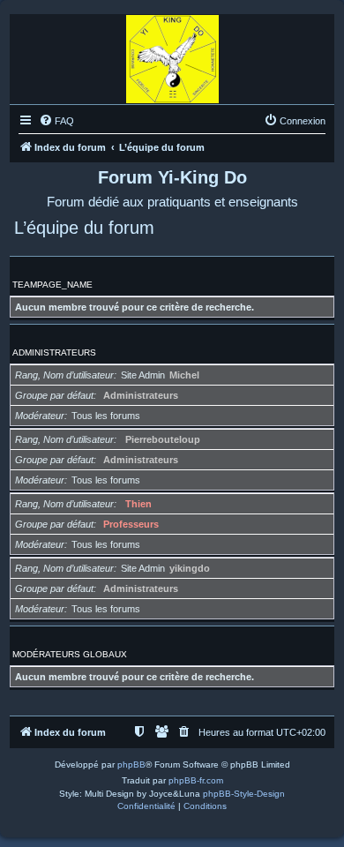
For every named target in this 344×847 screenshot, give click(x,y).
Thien (138, 503)
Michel (184, 375)
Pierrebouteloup (162, 439)
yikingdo (189, 568)
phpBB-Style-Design (244, 793)
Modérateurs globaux (69, 654)
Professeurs (131, 524)
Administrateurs (54, 352)
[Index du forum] (172, 54)
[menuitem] (56, 120)
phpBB (131, 764)
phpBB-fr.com (195, 780)
